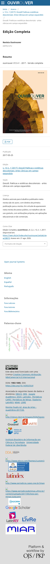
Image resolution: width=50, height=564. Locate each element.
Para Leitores (9, 303)
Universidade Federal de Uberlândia (22, 443)
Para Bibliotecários (11, 311)
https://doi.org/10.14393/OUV (19, 385)
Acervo (13, 9)
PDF (8, 142)
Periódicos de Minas (21, 399)
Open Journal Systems (14, 261)
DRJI (25, 394)
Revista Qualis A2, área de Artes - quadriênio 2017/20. (21, 408)
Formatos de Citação (13, 244)
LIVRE (23, 402)
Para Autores (9, 307)
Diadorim (36, 399)
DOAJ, (19, 396)
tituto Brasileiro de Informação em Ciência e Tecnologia (23, 441)
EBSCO (19, 394)
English (7, 278)
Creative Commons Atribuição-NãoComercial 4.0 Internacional (23, 376)
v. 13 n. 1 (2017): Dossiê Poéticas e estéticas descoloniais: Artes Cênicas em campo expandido (23, 13)
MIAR (17, 402)
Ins (7, 439)
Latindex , (27, 396)
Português (9, 286)
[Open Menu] (3, 3)
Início (5, 9)
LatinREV (10, 402)
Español (8, 282)
